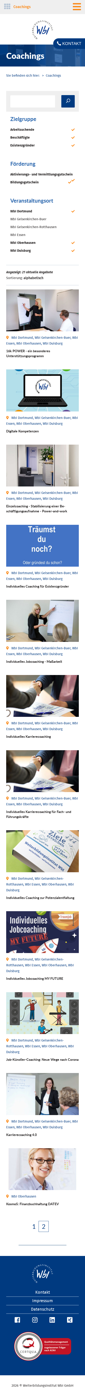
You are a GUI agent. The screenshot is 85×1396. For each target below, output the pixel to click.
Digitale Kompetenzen (22, 431)
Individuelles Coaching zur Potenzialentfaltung (40, 897)
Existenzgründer (22, 145)
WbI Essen (17, 235)
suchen (68, 101)
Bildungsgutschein (24, 182)
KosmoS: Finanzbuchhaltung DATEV (32, 1203)
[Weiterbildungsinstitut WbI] (23, 75)
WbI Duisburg (20, 250)
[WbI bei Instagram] (34, 1320)
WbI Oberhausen (22, 242)
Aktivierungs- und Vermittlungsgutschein (41, 174)
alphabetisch (33, 278)
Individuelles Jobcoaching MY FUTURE (34, 978)
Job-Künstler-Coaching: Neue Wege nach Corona (42, 1059)
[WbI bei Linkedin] (51, 1320)
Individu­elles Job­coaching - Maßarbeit (34, 661)
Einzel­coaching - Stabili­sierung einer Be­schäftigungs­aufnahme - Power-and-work (36, 508)
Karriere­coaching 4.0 (21, 1134)
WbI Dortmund (21, 211)
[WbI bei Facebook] (17, 1320)
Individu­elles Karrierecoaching (28, 736)
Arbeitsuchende (22, 129)
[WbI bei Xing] (69, 1320)
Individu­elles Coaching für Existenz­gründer (37, 586)
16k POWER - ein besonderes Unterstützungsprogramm (28, 353)
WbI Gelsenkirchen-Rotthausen (33, 227)
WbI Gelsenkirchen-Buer (28, 219)
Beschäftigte (20, 137)
